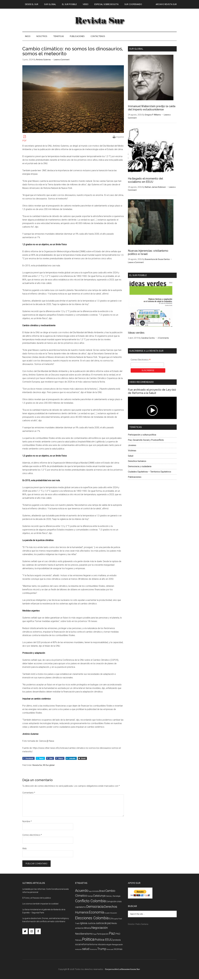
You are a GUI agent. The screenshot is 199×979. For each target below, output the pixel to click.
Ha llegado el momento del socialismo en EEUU (145, 180)
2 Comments (163, 338)
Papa (94, 934)
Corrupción (111, 901)
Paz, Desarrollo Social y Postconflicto (146, 440)
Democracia (95, 907)
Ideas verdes (136, 332)
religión (109, 945)
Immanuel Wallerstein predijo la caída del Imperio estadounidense (151, 108)
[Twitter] (25, 931)
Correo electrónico (32, 835)
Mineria (87, 928)
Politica (88, 939)
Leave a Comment (61, 60)
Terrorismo (93, 949)
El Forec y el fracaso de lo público (36, 898)
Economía (96, 912)
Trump (101, 949)
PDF (24, 140)
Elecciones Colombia (92, 918)
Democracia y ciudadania (139, 466)
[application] (152, 410)
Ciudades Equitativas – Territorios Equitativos (149, 471)
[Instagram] (31, 931)
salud (85, 949)
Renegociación (117, 945)
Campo (90, 896)
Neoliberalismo (84, 933)
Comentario (28, 792)
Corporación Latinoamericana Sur (99, 20)
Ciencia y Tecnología (113, 896)
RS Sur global (48, 765)
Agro (90, 891)
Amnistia (95, 891)
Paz (112, 933)
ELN (111, 918)
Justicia (91, 923)
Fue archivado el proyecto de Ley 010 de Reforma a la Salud (152, 391)
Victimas (132, 450)
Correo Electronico (141, 360)
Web (24, 848)
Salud (130, 456)
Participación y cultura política (142, 434)
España (115, 919)
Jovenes (132, 445)
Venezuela (110, 949)
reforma (85, 944)
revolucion (78, 949)
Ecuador (107, 913)
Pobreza (78, 940)
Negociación (99, 928)
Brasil (102, 890)
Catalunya (99, 895)
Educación (113, 913)
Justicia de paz (103, 923)
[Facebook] (38, 931)
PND (117, 933)
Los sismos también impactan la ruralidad (40, 904)
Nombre (27, 821)
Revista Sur (37, 765)
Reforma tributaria (97, 944)
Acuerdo (81, 890)
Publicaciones (134, 477)
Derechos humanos (137, 461)
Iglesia (83, 923)
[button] (152, 410)
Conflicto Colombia (90, 901)
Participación (103, 934)
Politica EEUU (103, 939)
